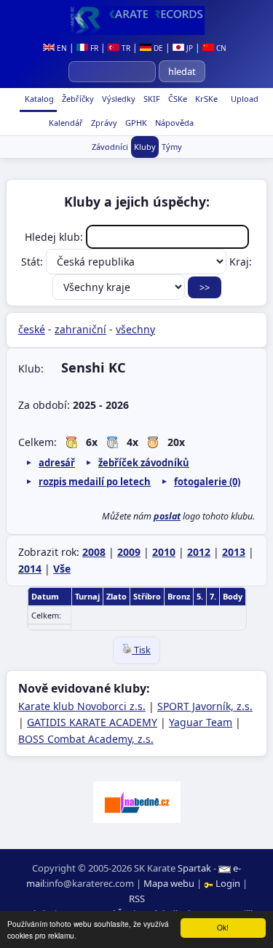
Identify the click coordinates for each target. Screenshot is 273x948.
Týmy (172, 146)
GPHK (135, 122)
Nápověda (173, 122)
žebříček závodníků (143, 462)
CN (220, 48)
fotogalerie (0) (207, 481)
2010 (163, 552)
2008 (94, 552)
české (31, 329)
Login (227, 883)
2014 (29, 568)
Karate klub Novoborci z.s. (82, 706)
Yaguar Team (200, 722)
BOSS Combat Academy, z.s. (86, 739)
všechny (135, 329)
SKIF (150, 98)
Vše (62, 568)
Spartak (194, 868)
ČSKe (176, 98)
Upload (244, 98)
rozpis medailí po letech (95, 481)
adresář (57, 462)
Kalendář (65, 122)
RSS (137, 898)
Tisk (141, 650)
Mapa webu (168, 883)
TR (124, 48)
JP (188, 48)
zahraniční (80, 329)
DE (157, 48)
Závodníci (110, 146)
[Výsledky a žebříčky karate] (136, 20)
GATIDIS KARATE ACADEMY (92, 722)
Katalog (38, 98)
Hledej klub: (55, 237)
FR (93, 48)
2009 (129, 552)
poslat (167, 516)
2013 (233, 552)
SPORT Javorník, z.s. (205, 706)
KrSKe (205, 98)
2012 (198, 552)
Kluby (145, 146)
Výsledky (117, 98)
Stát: (33, 261)
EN (61, 48)
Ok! (223, 927)
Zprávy (103, 122)
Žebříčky (77, 98)
